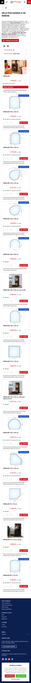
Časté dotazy (5, 607)
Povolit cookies (21, 676)
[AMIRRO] (15, 2)
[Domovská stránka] (16, 7)
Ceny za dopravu (6, 603)
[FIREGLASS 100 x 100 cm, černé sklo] (15, 281)
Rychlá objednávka (6, 609)
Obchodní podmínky (7, 605)
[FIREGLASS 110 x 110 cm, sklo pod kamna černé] (15, 388)
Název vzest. (16, 53)
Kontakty (4, 626)
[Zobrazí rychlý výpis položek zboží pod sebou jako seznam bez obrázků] (7, 46)
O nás (3, 624)
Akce (3, 615)
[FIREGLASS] (15, 67)
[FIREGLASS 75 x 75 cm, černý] (15, 531)
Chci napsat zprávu (9, 646)
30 (13, 50)
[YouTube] (9, 659)
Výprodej (4, 617)
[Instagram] (3, 659)
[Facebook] (12, 659)
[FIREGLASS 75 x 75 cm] (15, 495)
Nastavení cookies (15, 679)
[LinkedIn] (6, 659)
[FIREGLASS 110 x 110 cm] (15, 352)
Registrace (4, 619)
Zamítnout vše (10, 676)
